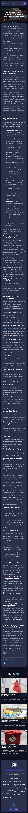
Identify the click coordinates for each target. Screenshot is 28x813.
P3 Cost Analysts (15, 496)
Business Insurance (6, 797)
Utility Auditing (17, 781)
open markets (13, 328)
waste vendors (13, 583)
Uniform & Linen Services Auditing (7, 791)
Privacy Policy (14, 805)
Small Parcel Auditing (19, 791)
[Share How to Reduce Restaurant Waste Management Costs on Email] (15, 663)
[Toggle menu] (24, 3)
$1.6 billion (10, 99)
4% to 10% (19, 84)
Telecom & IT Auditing (7, 781)
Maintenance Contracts (20, 794)
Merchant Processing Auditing (19, 784)
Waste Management (20, 20)
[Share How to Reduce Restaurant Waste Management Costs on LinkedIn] (4, 663)
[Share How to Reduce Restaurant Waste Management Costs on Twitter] (11, 663)
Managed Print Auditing (20, 788)
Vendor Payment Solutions (5, 794)
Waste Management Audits (6, 784)
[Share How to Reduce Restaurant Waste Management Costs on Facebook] (8, 663)
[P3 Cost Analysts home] (8, 3)
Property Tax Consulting (7, 788)
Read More (24, 695)
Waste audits (9, 210)
